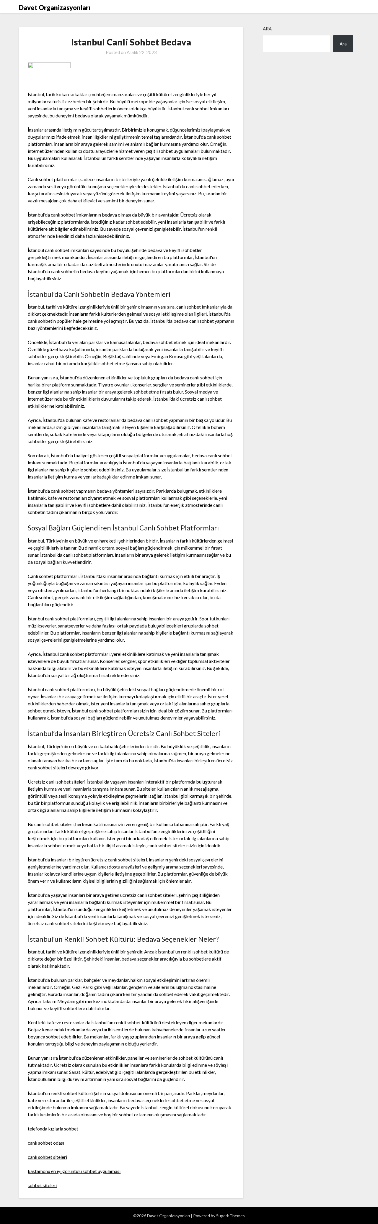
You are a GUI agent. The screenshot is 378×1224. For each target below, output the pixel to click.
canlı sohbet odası (46, 1143)
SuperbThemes (230, 1215)
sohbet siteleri (42, 1185)
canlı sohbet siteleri (47, 1157)
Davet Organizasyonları (54, 8)
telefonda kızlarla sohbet (53, 1128)
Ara (267, 28)
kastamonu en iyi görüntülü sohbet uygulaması (74, 1171)
